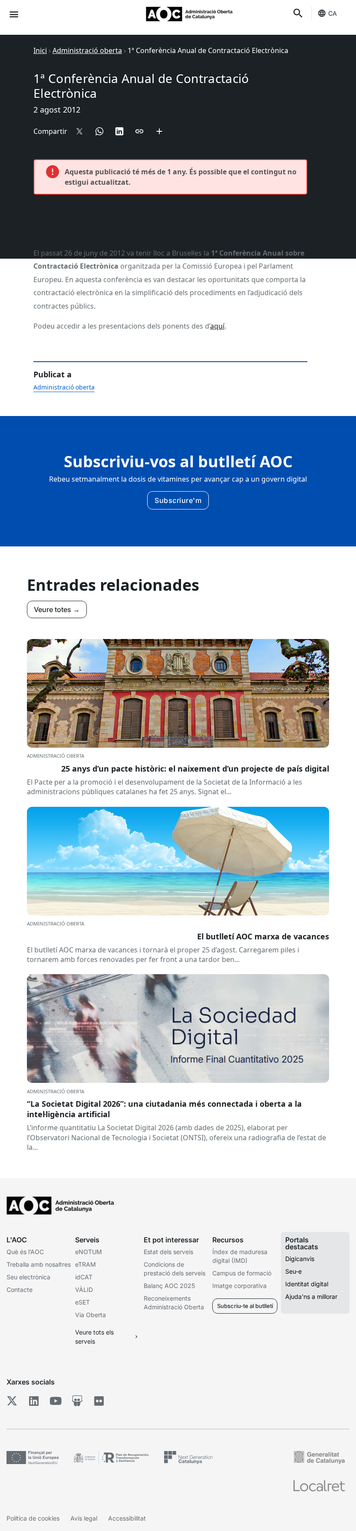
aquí (217, 326)
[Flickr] (98, 1400)
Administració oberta (87, 50)
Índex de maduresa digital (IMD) (239, 1256)
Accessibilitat (127, 1518)
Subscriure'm (178, 500)
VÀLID (84, 1289)
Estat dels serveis (168, 1251)
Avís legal (83, 1518)
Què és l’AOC (25, 1251)
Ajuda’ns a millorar (311, 1296)
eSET (82, 1302)
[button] (14, 14)
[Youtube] (55, 1400)
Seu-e (293, 1271)
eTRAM (85, 1264)
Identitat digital (306, 1284)
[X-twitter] (12, 1400)
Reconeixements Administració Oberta (174, 1303)
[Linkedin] (33, 1400)
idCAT (83, 1277)
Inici (40, 50)
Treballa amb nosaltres (39, 1264)
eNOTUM (88, 1251)
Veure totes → (57, 609)
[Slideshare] (77, 1400)
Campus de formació (241, 1273)
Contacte (20, 1289)
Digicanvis (299, 1258)
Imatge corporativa (239, 1285)
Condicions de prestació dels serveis (174, 1269)
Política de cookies (33, 1518)
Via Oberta (90, 1314)
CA (332, 13)
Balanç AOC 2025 (169, 1285)
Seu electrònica (28, 1277)
